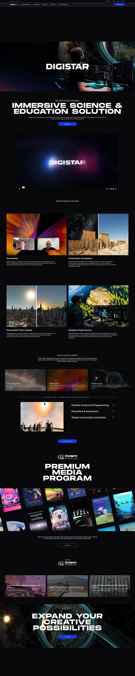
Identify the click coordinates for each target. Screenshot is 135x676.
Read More (13, 593)
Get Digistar (67, 124)
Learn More (67, 545)
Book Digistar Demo (67, 441)
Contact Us (119, 4)
